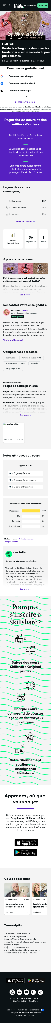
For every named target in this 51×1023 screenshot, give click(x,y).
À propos (14, 998)
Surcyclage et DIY (13, 369)
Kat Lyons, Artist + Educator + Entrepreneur (23, 61)
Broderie (34, 363)
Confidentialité (19, 1001)
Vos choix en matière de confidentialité (23, 1010)
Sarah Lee (8, 439)
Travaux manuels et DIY (31, 358)
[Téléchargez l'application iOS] (15, 980)
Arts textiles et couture (15, 363)
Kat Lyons (19, 310)
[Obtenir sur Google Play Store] (25, 852)
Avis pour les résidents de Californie (26, 1013)
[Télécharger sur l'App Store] (26, 843)
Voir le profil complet (13, 340)
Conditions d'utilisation (33, 107)
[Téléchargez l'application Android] (36, 980)
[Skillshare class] (17, 890)
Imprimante (11, 358)
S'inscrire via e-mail (25, 102)
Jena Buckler (19, 552)
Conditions (33, 1001)
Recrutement (26, 998)
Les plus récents (11, 542)
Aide (36, 998)
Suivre (24, 310)
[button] (4, 5)
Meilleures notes (10, 539)
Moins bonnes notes (26, 539)
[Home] (19, 5)
